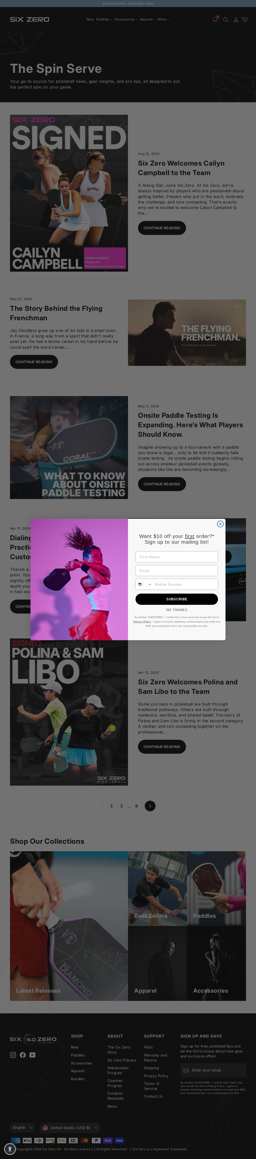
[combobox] (144, 584)
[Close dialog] (220, 524)
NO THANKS (177, 610)
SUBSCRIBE (177, 599)
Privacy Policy (142, 621)
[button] (10, 1149)
